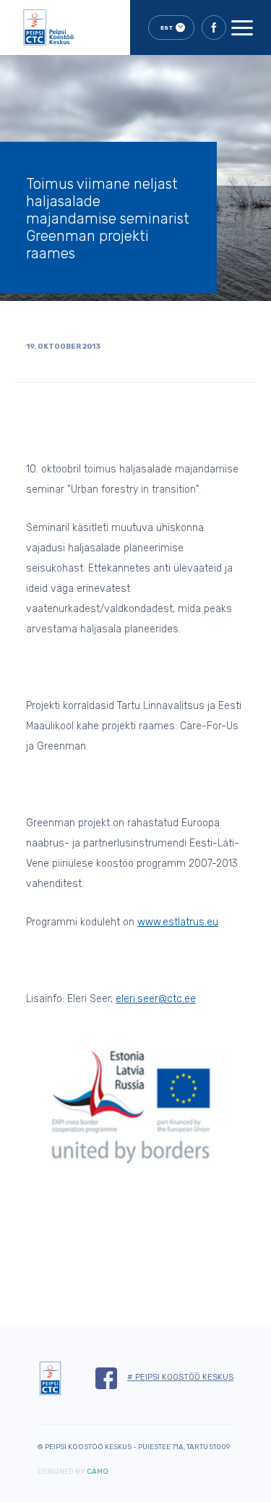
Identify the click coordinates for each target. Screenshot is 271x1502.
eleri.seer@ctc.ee (156, 999)
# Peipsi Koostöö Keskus (180, 1377)
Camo (97, 1471)
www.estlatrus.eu (177, 922)
